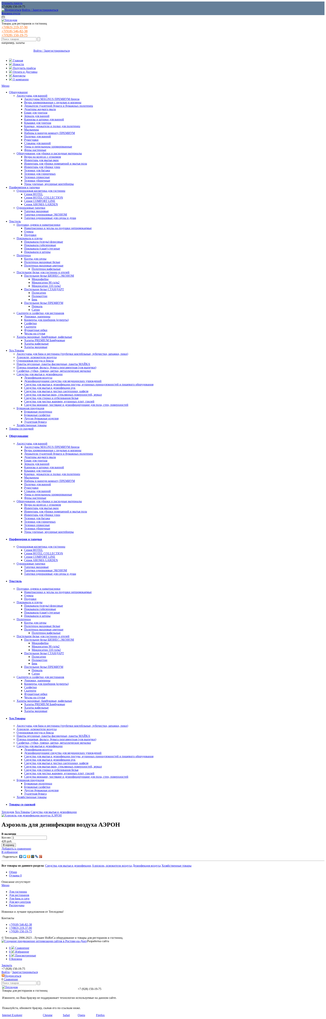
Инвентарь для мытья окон (41, 160)
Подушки (30, 235)
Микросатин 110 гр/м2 (46, 286)
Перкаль (37, 306)
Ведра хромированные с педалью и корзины (52, 102)
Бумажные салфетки (37, 415)
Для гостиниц (18, 891)
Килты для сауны (35, 258)
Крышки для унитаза (37, 122)
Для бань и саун (19, 898)
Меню (5, 85)
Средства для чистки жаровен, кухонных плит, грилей (59, 401)
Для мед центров (20, 901)
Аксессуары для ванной (32, 95)
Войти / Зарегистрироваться (40, 10)
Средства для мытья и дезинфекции (40, 374)
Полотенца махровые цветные (43, 265)
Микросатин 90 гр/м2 (45, 282)
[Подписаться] (11, 10)
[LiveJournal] (37, 856)
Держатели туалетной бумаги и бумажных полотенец (58, 105)
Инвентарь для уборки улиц (42, 167)
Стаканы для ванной (37, 143)
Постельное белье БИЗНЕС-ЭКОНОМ (49, 275)
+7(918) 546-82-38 (15, 31)
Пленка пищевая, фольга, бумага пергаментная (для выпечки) (56, 367)
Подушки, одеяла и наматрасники (38, 224)
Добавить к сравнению (16, 848)
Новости (18, 64)
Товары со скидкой (21, 428)
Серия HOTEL (33, 194)
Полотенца (24, 255)
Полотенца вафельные (46, 269)
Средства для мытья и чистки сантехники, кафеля (56, 391)
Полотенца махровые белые (42, 262)
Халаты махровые (35, 347)
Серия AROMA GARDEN (41, 204)
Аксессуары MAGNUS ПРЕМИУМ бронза (51, 99)
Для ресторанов (19, 895)
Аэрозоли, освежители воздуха (37, 357)
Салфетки (30, 323)
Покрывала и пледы (29, 238)
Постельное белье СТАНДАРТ (44, 289)
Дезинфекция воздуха (38, 377)
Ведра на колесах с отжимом (42, 156)
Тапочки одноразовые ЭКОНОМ (45, 214)
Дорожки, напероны (37, 316)
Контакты (18, 75)
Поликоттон (39, 296)
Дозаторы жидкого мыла (40, 109)
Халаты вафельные (36, 343)
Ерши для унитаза (35, 112)
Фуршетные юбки (35, 330)
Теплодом (8, 812)
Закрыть (7, 965)
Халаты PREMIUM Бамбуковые (44, 340)
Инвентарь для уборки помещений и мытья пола (55, 163)
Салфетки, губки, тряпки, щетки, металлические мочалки (54, 370)
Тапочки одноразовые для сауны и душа (50, 218)
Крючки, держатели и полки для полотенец (52, 126)
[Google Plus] (41, 856)
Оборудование (18, 92)
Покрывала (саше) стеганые (42, 248)
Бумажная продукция (30, 408)
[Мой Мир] (33, 856)
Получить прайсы (24, 68)
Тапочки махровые (36, 211)
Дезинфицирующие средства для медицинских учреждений (62, 381)
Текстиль (15, 221)
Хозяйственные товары (32, 425)
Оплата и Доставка (24, 71)
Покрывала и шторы (37, 252)
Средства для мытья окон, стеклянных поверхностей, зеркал (63, 394)
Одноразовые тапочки (31, 207)
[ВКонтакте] (21, 856)
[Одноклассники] (29, 856)
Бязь (34, 299)
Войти (6, 972)
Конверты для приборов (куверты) (46, 319)
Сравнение (11, 979)
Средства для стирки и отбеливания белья (51, 398)
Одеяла (28, 231)
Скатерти (30, 326)
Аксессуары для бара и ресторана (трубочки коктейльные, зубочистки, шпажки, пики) (72, 353)
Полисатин (39, 292)
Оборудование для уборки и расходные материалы (49, 153)
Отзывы (15, 875)
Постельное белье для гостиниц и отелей (43, 272)
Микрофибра (40, 279)
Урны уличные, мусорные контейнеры (49, 184)
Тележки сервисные (37, 177)
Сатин (36, 309)
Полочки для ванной (37, 136)
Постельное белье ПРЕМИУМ (43, 302)
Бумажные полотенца (38, 411)
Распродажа (16, 905)
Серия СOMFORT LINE (39, 201)
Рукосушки (31, 139)
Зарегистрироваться (25, 972)
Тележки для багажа (37, 170)
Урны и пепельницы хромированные (48, 146)
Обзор (13, 872)
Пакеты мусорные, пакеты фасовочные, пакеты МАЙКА (53, 364)
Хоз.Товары (16, 350)
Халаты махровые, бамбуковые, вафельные (44, 336)
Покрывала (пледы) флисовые (43, 241)
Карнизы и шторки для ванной (44, 119)
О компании (20, 79)
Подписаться (13, 975)
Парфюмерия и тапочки (24, 187)
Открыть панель (12, 3)
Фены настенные (35, 150)
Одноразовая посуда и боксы (35, 360)
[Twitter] (25, 856)
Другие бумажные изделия (41, 418)
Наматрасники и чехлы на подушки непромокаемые (58, 228)
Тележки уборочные (37, 180)
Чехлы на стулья (34, 333)
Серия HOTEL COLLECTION (43, 197)
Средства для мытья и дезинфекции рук (49, 387)
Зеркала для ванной (36, 116)
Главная (17, 60)
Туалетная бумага (35, 421)
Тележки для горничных (40, 173)
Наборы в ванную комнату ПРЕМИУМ (49, 133)
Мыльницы (31, 129)
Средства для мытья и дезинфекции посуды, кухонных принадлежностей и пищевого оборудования (88, 384)
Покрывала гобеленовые (40, 245)
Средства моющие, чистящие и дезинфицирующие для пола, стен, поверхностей (76, 404)
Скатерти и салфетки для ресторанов (40, 313)
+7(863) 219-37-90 (15, 27)
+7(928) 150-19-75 (15, 35)
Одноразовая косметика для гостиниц (41, 190)
